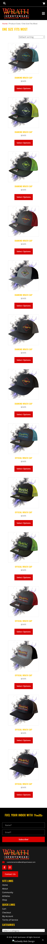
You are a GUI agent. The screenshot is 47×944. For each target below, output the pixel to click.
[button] (23, 839)
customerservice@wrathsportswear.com (21, 862)
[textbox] (23, 930)
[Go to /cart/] (44, 3)
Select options (24, 88)
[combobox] (23, 930)
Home (4, 23)
